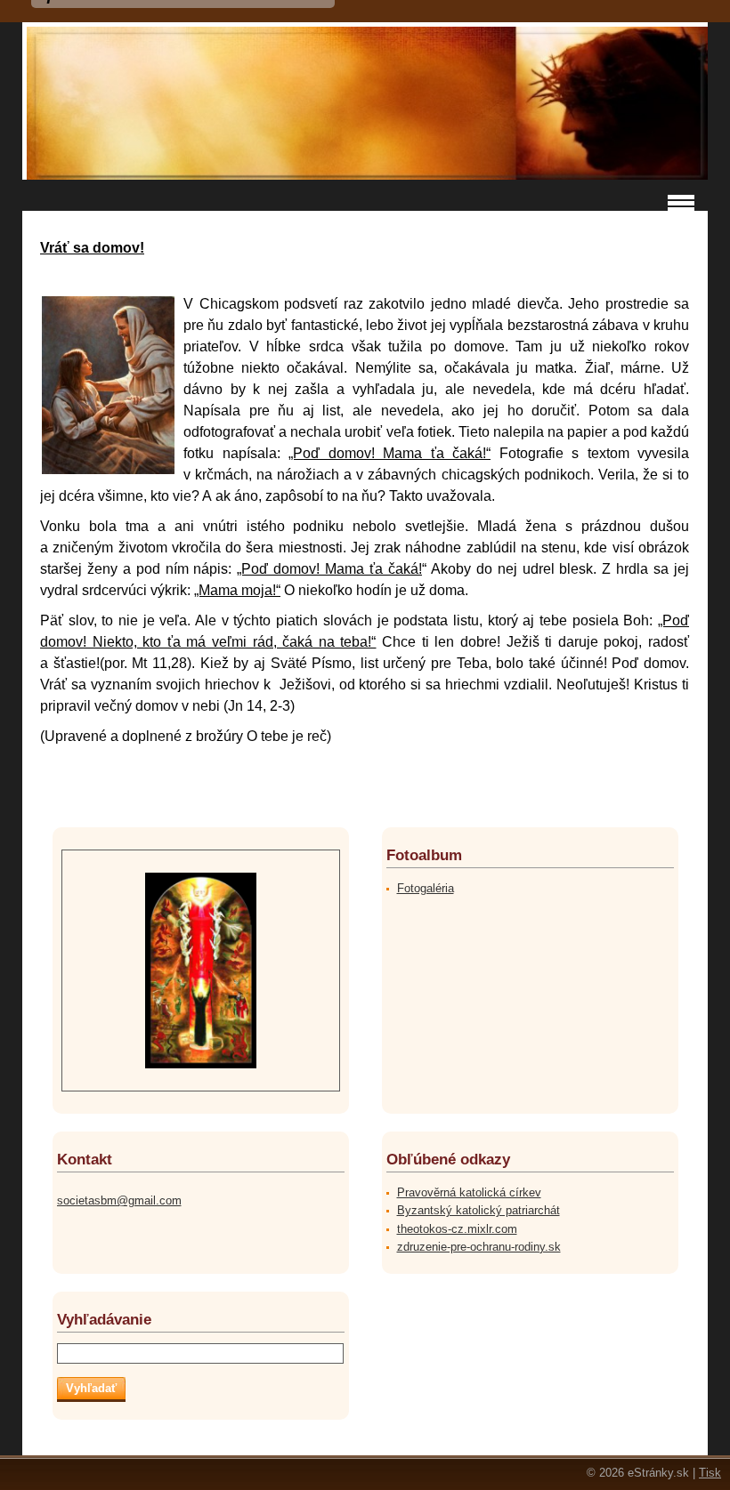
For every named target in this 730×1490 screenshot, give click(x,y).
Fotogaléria (425, 888)
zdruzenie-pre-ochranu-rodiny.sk (479, 1246)
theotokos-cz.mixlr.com (457, 1229)
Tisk (710, 1472)
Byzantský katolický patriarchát (478, 1210)
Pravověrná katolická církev (469, 1192)
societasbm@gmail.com (119, 1200)
